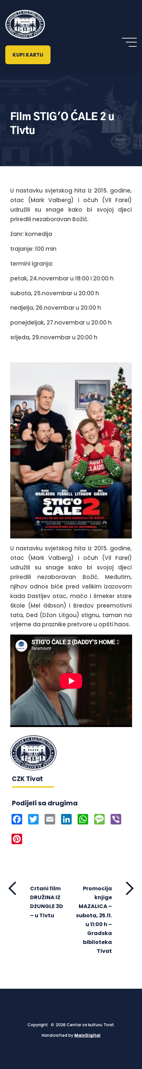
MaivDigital (87, 1035)
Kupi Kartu (28, 54)
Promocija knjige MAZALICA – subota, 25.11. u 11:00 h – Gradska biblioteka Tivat (94, 920)
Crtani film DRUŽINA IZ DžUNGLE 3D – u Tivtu (46, 902)
